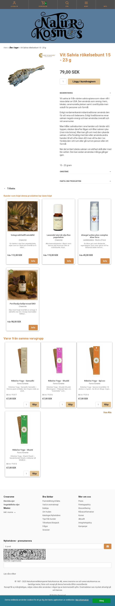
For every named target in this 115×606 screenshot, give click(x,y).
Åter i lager (14, 47)
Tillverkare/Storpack (51, 523)
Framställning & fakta (51, 501)
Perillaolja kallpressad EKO (22, 304)
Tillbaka (10, 188)
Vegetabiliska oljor (12, 505)
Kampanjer (82, 526)
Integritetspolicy (85, 523)
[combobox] (10, 512)
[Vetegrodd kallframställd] (22, 216)
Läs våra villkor (10, 574)
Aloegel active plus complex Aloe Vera (94, 236)
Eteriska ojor (9, 501)
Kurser (81, 515)
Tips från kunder (49, 519)
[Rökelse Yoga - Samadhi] (22, 360)
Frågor (45, 526)
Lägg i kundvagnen (84, 81)
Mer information (82, 600)
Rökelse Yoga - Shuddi (58, 381)
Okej (101, 600)
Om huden (47, 512)
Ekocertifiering (84, 508)
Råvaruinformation (86, 512)
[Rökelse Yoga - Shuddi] (58, 360)
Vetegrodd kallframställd (22, 235)
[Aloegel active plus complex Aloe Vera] (94, 216)
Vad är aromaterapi (50, 505)
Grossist (46, 530)
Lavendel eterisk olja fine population (59, 236)
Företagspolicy (84, 505)
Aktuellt (81, 519)
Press (80, 501)
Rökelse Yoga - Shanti (22, 450)
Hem (6, 47)
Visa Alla (107, 412)
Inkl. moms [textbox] (8, 512)
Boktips (46, 508)
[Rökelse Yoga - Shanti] (22, 429)
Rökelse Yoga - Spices (94, 381)
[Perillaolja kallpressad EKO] (10, 271)
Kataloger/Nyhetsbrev (51, 515)
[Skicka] (107, 546)
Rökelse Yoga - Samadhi (22, 381)
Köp (34, 404)
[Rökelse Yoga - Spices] (94, 360)
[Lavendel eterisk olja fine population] (58, 216)
